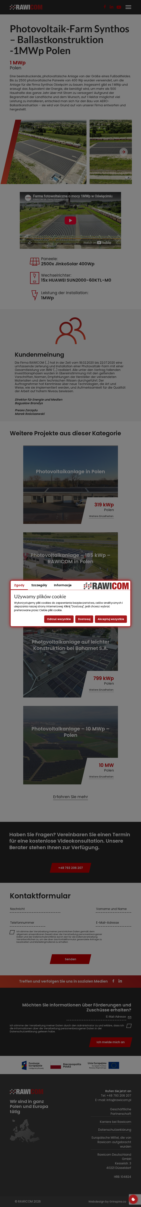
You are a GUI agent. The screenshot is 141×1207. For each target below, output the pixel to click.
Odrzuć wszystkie (59, 619)
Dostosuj (84, 619)
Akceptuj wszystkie (111, 619)
